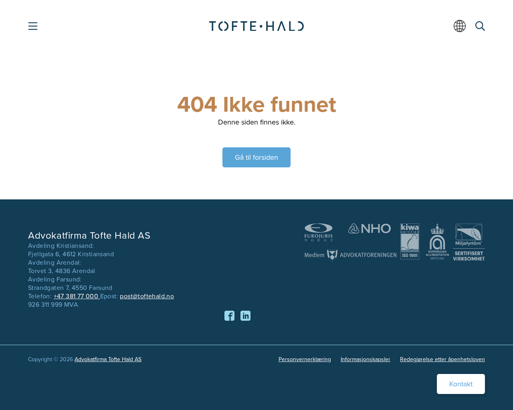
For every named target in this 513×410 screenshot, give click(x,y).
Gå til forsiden (256, 157)
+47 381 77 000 (77, 296)
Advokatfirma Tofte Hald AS (108, 359)
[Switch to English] (461, 29)
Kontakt (461, 384)
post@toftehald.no (147, 296)
